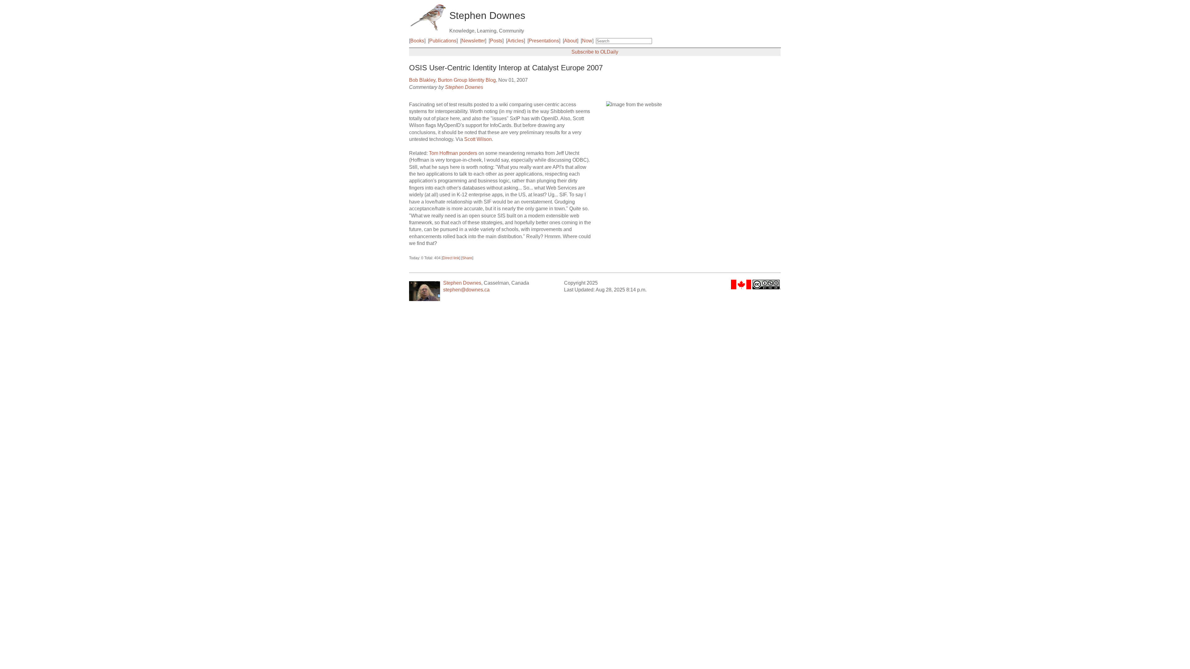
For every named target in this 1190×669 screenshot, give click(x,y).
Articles (515, 40)
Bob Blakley (422, 80)
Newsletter (473, 40)
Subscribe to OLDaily (594, 52)
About (570, 40)
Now (587, 40)
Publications (442, 40)
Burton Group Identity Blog (467, 80)
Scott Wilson (478, 139)
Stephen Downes (464, 87)
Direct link (451, 258)
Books (417, 40)
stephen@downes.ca (466, 289)
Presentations (544, 40)
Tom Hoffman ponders (453, 153)
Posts (496, 40)
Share (467, 258)
